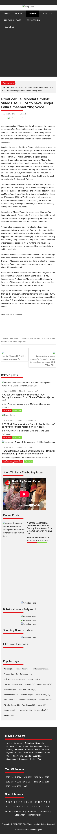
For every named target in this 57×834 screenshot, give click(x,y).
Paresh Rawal (45, 700)
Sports (28, 756)
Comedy (10, 746)
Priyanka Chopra (12, 705)
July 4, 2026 (8, 447)
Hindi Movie (10, 690)
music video (12, 342)
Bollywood (26, 674)
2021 (36, 777)
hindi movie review (27, 690)
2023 (25, 777)
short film (9, 715)
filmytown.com (44, 684)
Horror (38, 749)
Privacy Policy (34, 815)
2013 (36, 782)
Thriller (33, 759)
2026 (8, 777)
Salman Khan (10, 710)
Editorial (23, 114)
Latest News (13, 338)
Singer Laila (21, 342)
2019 (47, 777)
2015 (25, 782)
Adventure (18, 743)
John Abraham (11, 695)
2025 (13, 777)
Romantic (39, 753)
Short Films (18, 756)
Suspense (23, 759)
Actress (8, 669)
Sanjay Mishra (41, 710)
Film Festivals (7, 461)
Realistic (19, 753)
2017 (13, 782)
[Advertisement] (28, 63)
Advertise (44, 811)
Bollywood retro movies (14, 679)
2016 (19, 782)
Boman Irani (34, 679)
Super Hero (38, 756)
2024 (19, 777)
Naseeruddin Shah (27, 700)
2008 (19, 786)
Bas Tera (37, 338)
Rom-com (28, 753)
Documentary (36, 746)
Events (5, 338)
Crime (18, 746)
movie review (43, 695)
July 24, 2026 (9, 421)
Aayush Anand (27, 338)
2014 (30, 782)
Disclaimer (20, 815)
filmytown (29, 684)
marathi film (27, 695)
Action (9, 743)
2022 (30, 777)
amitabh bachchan (41, 669)
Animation (29, 743)
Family (46, 746)
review (42, 705)
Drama (25, 746)
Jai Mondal (45, 338)
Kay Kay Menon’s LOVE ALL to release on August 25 (14, 357)
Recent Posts (11, 515)
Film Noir (19, 749)
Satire (47, 753)
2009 (13, 786)
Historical (29, 749)
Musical (45, 749)
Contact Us (19, 811)
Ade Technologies (34, 829)
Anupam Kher (11, 674)
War (39, 759)
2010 (8, 786)
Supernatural (11, 759)
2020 (41, 777)
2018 (8, 782)
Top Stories (17, 410)
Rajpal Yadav (28, 705)
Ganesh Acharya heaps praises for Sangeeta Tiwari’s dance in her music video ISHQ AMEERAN (42, 360)
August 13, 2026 (10, 391)
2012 (41, 782)
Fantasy (9, 749)
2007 (25, 786)
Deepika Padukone (13, 684)
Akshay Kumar (23, 669)
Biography (40, 743)
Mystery (9, 753)
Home (8, 811)
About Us (32, 811)
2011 (47, 782)
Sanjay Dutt (26, 710)
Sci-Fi (8, 756)
